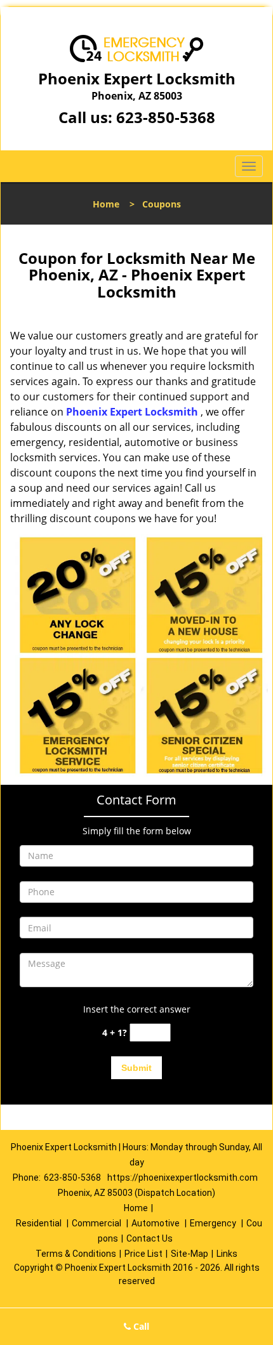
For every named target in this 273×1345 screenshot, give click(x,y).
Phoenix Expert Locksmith (132, 412)
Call (140, 1326)
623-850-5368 (165, 117)
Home (106, 204)
